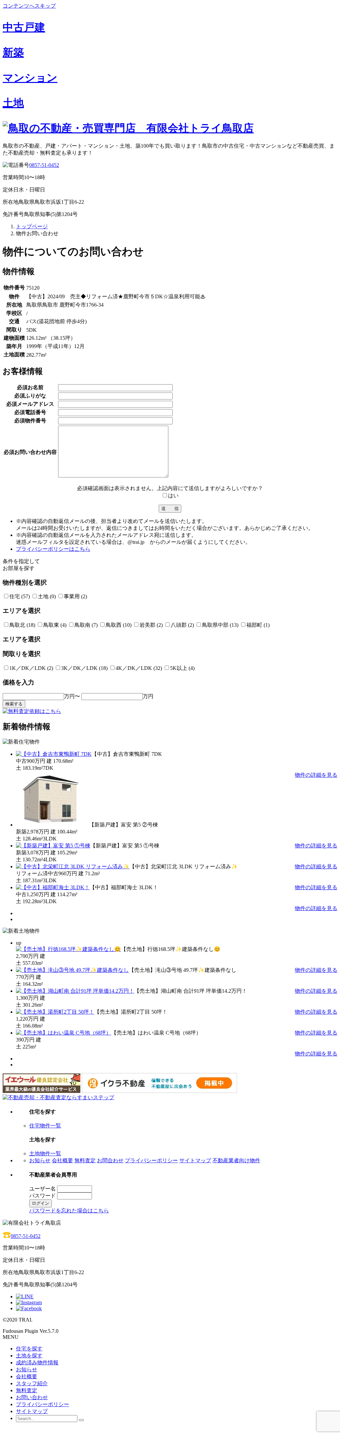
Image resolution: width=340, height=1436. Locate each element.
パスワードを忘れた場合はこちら (69, 1210)
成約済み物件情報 (37, 1362)
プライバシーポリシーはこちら (53, 549)
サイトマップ (195, 1160)
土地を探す (29, 1355)
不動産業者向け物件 (236, 1160)
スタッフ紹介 (32, 1383)
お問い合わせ (32, 1397)
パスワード (42, 1195)
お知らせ (39, 1160)
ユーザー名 (42, 1188)
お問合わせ (110, 1160)
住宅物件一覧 (45, 1125)
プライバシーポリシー (151, 1160)
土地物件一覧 (45, 1153)
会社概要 (62, 1160)
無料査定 (85, 1160)
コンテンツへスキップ (29, 6)
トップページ (32, 226)
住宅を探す (29, 1348)
